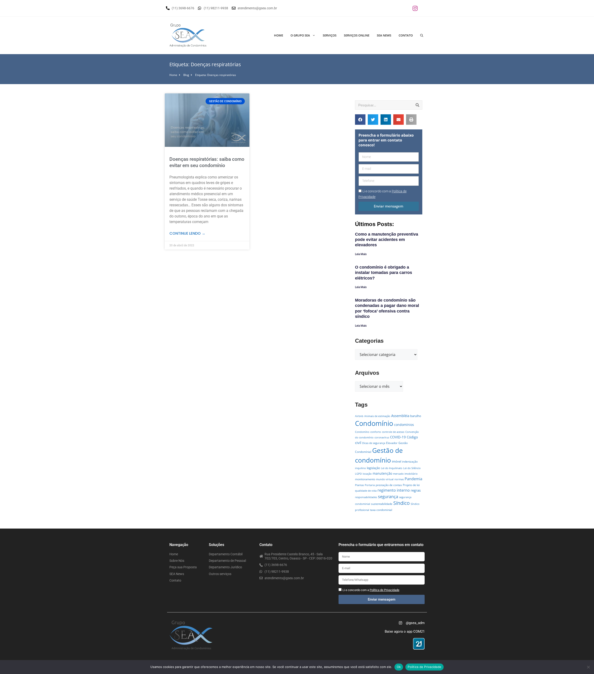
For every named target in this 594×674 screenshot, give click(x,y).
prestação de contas (389, 485)
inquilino (360, 468)
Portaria (370, 485)
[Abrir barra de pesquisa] (421, 35)
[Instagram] (415, 8)
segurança (388, 496)
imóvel (396, 461)
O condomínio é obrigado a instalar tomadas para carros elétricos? (383, 272)
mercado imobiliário (405, 473)
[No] (588, 667)
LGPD (358, 473)
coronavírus (381, 437)
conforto (375, 432)
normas (399, 479)
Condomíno (362, 432)
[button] (360, 119)
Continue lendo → (187, 233)
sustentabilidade (381, 504)
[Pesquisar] (417, 105)
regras (416, 490)
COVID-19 (398, 437)
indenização (410, 461)
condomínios (404, 424)
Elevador (391, 443)
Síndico (401, 503)
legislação (373, 468)
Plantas (359, 485)
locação (367, 473)
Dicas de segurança (373, 443)
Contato (406, 35)
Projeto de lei (411, 485)
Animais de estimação (377, 416)
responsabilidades (366, 497)
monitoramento (365, 479)
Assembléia (400, 415)
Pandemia (413, 478)
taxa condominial (381, 510)
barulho (415, 416)
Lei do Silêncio (412, 468)
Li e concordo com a (370, 590)
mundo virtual (385, 479)
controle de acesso (393, 432)
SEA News (384, 35)
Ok (399, 667)
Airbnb (359, 416)
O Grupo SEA (300, 35)
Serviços (329, 35)
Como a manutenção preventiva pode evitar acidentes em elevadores (386, 239)
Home (278, 35)
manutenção (382, 473)
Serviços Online (356, 35)
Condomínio (374, 423)
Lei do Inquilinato (391, 468)
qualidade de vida (366, 490)
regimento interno (394, 490)
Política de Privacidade (424, 667)
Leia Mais (361, 254)
